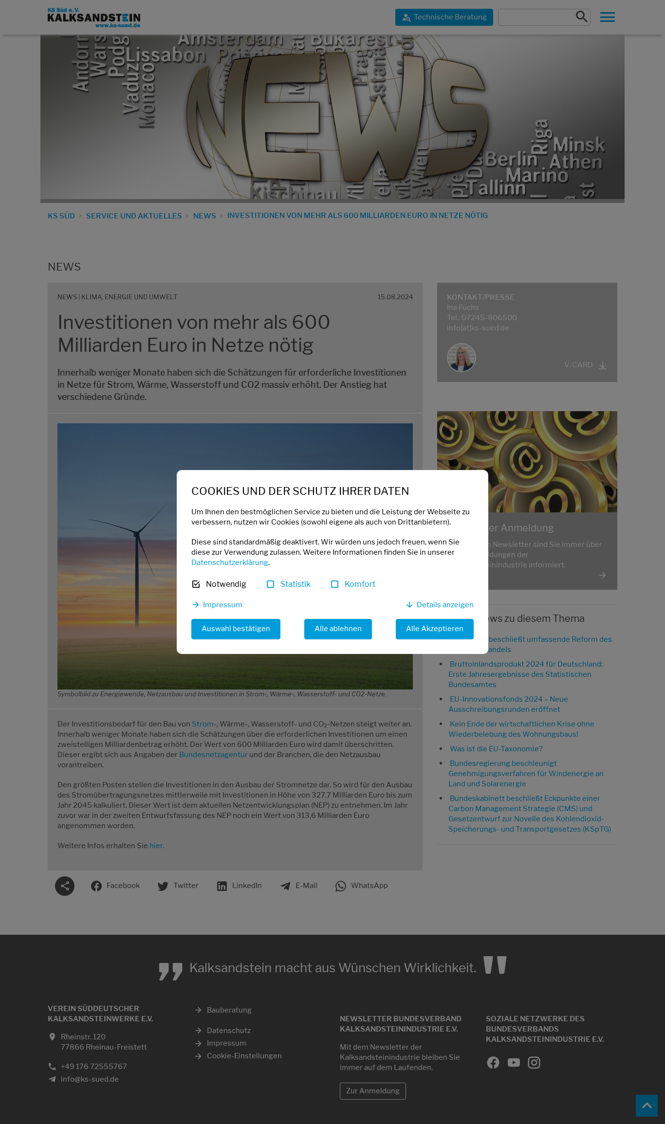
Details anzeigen (445, 604)
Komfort (360, 584)
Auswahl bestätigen (236, 628)
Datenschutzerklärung (229, 562)
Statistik (295, 584)
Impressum (222, 604)
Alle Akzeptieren (434, 628)
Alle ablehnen (338, 628)
